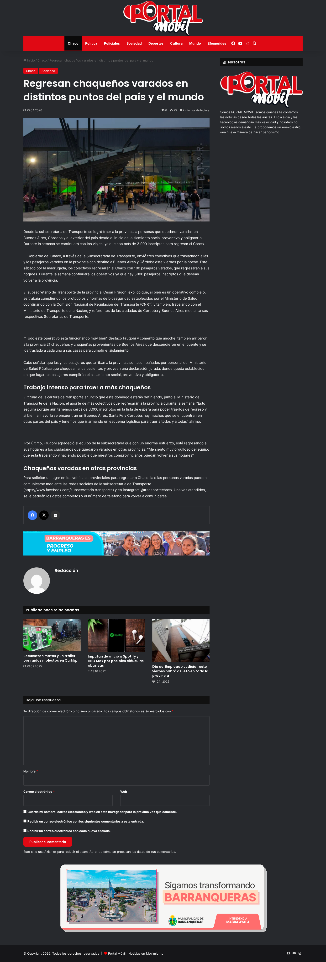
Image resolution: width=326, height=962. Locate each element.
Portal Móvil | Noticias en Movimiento (135, 953)
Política (91, 43)
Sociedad (134, 43)
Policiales (112, 43)
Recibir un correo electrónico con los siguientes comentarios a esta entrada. (85, 821)
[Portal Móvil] (162, 18)
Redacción (66, 570)
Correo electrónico (39, 791)
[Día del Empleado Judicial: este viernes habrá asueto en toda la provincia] (181, 640)
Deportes (155, 43)
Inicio (30, 60)
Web (123, 791)
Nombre (30, 771)
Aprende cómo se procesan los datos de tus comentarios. (132, 852)
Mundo (195, 43)
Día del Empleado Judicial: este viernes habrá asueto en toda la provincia (180, 671)
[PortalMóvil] (261, 107)
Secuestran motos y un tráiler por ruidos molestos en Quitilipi (51, 658)
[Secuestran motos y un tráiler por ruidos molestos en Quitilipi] (52, 635)
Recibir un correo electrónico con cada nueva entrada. (69, 831)
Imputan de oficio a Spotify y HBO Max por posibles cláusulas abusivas (116, 661)
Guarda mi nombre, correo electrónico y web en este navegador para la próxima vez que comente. (102, 812)
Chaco (73, 43)
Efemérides (217, 43)
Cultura (176, 43)
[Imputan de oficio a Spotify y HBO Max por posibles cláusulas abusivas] (116, 635)
